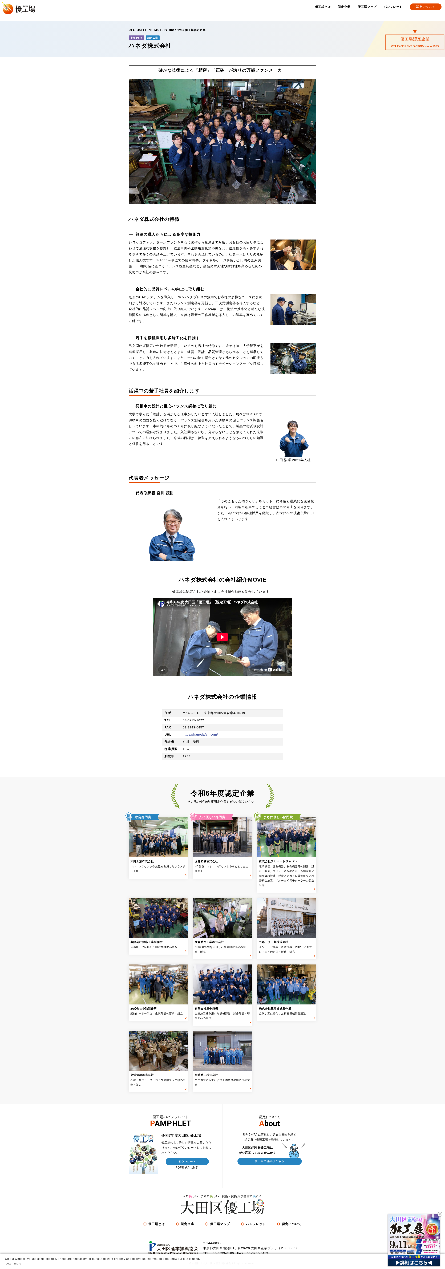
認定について (425, 7)
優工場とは (323, 7)
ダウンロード (187, 1161)
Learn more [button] (13, 1263)
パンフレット (393, 7)
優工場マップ (367, 7)
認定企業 (344, 7)
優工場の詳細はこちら (269, 1161)
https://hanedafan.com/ (200, 734)
